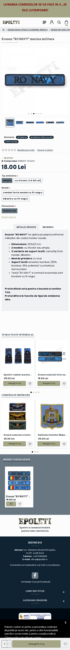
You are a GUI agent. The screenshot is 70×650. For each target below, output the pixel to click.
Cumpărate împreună (16, 394)
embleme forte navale (41, 137)
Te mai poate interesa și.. (18, 334)
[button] (28, 113)
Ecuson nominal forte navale (53, 374)
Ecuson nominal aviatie (17, 434)
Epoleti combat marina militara (18, 374)
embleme (22, 137)
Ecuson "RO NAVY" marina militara (19, 496)
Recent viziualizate (16, 459)
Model (5, 187)
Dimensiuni (8, 206)
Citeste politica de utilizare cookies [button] (23, 637)
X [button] (65, 622)
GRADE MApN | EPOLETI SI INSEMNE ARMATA (27, 29)
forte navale (11, 141)
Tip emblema (9, 175)
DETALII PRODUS (26, 227)
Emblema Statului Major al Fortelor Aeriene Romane (53, 434)
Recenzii (48, 227)
